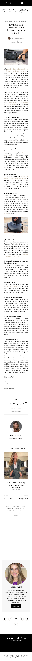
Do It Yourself (11, 510)
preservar (21, 513)
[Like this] (24, 404)
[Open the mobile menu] (28, 3)
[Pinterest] (14, 404)
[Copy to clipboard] (20, 404)
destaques (18, 508)
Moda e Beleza (17, 22)
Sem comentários (16, 411)
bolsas (6, 214)
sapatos (16, 515)
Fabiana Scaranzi (19, 38)
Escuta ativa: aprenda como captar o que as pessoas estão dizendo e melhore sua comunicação (16, 484)
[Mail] (27, 619)
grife (10, 513)
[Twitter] (7, 3)
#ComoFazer (16, 506)
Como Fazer (8, 22)
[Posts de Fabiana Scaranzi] (9, 38)
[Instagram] (10, 3)
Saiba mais (16, 606)
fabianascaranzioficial (16, 640)
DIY (24, 508)
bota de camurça (12, 286)
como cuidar (10, 508)
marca (15, 513)
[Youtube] (16, 619)
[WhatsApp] (17, 404)
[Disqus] (16, 538)
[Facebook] (3, 3)
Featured (23, 22)
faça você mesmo (21, 510)
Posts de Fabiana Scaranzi (15, 438)
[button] (6, 472)
